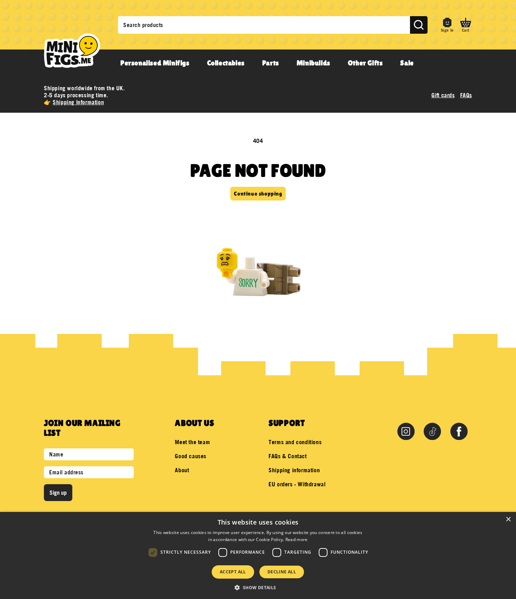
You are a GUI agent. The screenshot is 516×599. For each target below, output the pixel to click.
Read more (296, 539)
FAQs (466, 95)
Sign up (58, 492)
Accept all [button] (233, 572)
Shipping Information (78, 102)
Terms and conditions (295, 442)
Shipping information (294, 470)
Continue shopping (258, 193)
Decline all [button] (281, 572)
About (182, 470)
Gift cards (443, 95)
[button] (465, 25)
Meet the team (192, 442)
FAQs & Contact (287, 456)
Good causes (190, 456)
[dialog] (258, 555)
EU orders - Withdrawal (297, 484)
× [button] (508, 519)
